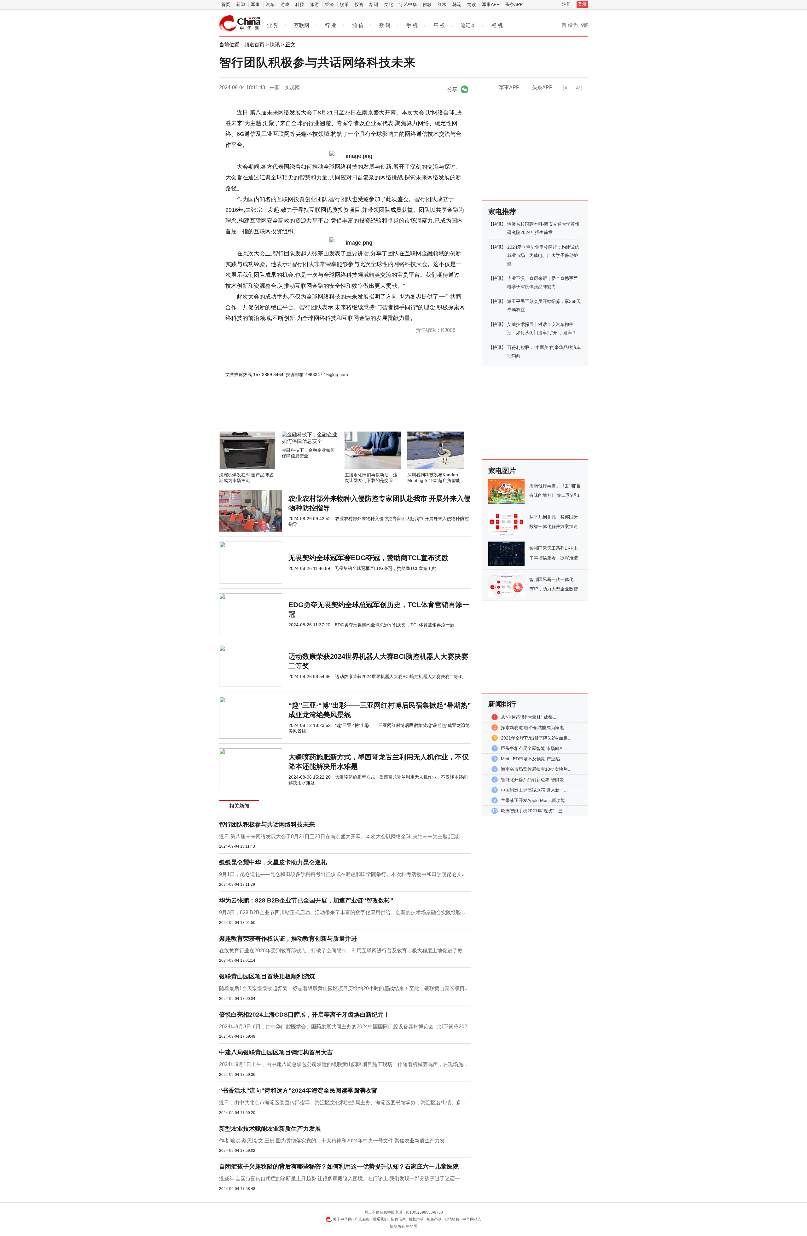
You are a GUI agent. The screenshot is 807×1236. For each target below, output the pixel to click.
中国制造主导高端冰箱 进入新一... (534, 789)
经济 (329, 4)
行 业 (330, 25)
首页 (225, 4)
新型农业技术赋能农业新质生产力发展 (270, 1128)
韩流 (456, 4)
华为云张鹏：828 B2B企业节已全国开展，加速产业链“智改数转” (306, 900)
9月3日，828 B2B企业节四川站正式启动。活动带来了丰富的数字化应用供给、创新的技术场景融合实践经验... (342, 912)
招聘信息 (398, 1219)
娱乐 (344, 4)
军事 (255, 4)
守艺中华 (408, 4)
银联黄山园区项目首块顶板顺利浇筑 (267, 976)
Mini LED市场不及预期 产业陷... (532, 758)
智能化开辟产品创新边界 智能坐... (534, 779)
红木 (442, 4)
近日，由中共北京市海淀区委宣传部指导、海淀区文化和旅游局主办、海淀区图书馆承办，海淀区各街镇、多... (342, 1102)
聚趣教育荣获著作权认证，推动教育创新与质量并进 (288, 938)
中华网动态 (471, 1219)
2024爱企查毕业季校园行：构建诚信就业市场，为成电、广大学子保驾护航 (543, 255)
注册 (566, 4)
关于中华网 (342, 1219)
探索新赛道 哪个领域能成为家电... (534, 727)
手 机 (412, 25)
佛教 (427, 4)
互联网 (301, 25)
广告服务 (362, 1219)
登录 (582, 4)
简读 (471, 4)
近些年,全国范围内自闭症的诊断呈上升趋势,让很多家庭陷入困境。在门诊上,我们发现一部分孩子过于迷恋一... (341, 1178)
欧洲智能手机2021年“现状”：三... (533, 810)
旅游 (314, 4)
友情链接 (452, 1219)
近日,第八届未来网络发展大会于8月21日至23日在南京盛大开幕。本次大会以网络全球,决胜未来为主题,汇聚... (341, 836)
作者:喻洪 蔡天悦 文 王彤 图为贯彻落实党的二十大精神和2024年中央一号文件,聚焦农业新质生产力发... (334, 1140)
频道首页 (254, 44)
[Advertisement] (326, 414)
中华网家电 (240, 23)
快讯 (275, 44)
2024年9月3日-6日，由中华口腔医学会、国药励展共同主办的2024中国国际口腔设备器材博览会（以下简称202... (345, 1026)
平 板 (439, 25)
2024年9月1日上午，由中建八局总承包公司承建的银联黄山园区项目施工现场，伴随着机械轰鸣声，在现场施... (343, 1064)
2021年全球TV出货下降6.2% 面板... (536, 737)
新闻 (240, 4)
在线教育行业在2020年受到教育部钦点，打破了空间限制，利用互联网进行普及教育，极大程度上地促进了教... (342, 950)
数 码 (385, 25)
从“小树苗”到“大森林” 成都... (528, 717)
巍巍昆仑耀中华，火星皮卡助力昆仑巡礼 (273, 862)
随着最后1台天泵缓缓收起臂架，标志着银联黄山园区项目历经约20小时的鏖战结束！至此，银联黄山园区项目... (343, 988)
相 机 (497, 25)
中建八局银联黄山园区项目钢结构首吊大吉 (276, 1052)
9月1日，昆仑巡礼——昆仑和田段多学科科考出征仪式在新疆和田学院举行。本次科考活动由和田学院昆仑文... (342, 874)
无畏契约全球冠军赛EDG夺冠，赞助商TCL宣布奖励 (368, 558)
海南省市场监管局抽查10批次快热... (536, 769)
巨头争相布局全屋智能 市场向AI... (534, 748)
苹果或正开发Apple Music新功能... (535, 800)
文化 (388, 4)
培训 (373, 4)
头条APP (514, 4)
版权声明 (416, 1219)
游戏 (285, 4)
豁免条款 (434, 1219)
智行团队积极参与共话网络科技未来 (267, 824)
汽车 (270, 4)
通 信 (357, 25)
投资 (359, 4)
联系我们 (380, 1219)
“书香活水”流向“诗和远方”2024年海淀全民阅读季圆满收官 (298, 1090)
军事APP (490, 4)
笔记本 (468, 25)
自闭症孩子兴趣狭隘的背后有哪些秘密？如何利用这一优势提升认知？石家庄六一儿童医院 (339, 1166)
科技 (299, 4)
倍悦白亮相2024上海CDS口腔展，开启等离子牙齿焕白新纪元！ (304, 1014)
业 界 (272, 25)
